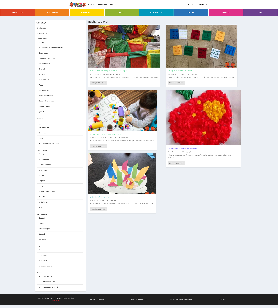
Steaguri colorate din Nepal (180, 71)
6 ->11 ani (42, 138)
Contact (91, 5)
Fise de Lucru (17, 12)
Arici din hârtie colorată (100, 197)
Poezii (41, 85)
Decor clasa (43, 53)
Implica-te (43, 255)
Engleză (42, 69)
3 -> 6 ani (93, 137)
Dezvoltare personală (47, 58)
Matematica (45, 80)
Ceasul (41, 42)
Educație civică (44, 64)
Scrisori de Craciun (46, 96)
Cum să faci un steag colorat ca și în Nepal (108, 71)
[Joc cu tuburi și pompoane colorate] (122, 110)
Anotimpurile (44, 159)
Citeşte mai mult (99, 83)
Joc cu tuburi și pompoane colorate (105, 134)
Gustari (42, 234)
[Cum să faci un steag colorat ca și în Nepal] (124, 46)
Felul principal (44, 229)
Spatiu (41, 207)
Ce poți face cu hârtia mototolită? (182, 148)
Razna (191, 12)
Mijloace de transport (47, 191)
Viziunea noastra (45, 266)
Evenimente (41, 28)
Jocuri (121, 12)
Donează (113, 5)
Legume (42, 181)
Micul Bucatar (156, 12)
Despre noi (102, 5)
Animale (92, 200)
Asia (91, 74)
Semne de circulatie (46, 101)
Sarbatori (44, 202)
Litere (43, 74)
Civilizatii (96, 74)
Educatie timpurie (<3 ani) (104, 137)
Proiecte (44, 261)
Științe (41, 112)
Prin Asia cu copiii (45, 276)
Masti (41, 186)
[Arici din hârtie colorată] (122, 173)
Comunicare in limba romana (52, 48)
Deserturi (42, 223)
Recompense (44, 90)
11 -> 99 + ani (44, 127)
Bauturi (42, 218)
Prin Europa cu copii (48, 282)
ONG (260, 12)
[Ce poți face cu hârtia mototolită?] (203, 117)
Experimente (87, 12)
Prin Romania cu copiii (49, 287)
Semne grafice (44, 106)
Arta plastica (46, 165)
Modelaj (42, 197)
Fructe (170, 152)
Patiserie (42, 239)
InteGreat (55, 301)
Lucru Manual (52, 12)
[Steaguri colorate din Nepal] (201, 46)
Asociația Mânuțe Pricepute (52, 298)
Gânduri (226, 12)
